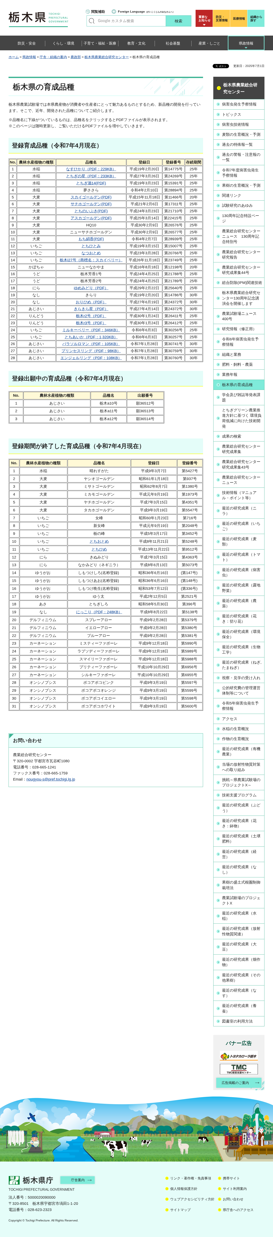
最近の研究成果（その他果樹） (241, 977)
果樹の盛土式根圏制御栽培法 (241, 885)
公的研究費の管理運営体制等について (241, 690)
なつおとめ (91, 253)
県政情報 (29, 57)
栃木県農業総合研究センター (106, 57)
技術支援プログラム (239, 795)
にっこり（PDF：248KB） (99, 612)
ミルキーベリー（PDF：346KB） (91, 330)
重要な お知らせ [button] (205, 18)
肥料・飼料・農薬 (237, 364)
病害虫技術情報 (235, 124)
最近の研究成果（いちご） (241, 526)
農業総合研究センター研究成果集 (241, 449)
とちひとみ (91, 246)
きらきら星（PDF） (91, 309)
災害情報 (222, 18)
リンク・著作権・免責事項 (190, 1178)
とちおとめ (99, 541)
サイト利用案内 (235, 1189)
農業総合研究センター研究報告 (241, 254)
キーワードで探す (91, 21)
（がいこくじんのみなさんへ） (146, 11)
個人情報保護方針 (183, 1189)
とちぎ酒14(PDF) (91, 183)
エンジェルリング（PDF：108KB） (91, 358)
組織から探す (256, 18)
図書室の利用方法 (237, 1021)
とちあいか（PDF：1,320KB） (91, 337)
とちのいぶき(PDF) (91, 211)
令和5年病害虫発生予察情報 (240, 706)
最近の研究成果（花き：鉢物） (239, 823)
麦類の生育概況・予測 (241, 134)
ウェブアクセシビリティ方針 (192, 1199)
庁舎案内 (78, 1180)
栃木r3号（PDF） (91, 323)
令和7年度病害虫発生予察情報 (240, 173)
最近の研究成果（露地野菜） (241, 588)
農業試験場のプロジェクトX (241, 900)
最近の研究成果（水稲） (239, 916)
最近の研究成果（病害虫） (241, 572)
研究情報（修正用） (239, 329)
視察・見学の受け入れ (241, 678)
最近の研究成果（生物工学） (241, 649)
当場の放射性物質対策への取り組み (241, 767)
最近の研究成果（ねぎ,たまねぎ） (241, 665)
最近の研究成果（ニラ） (239, 511)
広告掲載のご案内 (235, 1083)
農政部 (76, 57)
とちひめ (99, 549)
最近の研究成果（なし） (239, 869)
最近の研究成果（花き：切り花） (239, 619)
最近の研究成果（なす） (239, 993)
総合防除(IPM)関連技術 (242, 283)
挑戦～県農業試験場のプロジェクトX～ (241, 782)
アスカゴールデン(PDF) (91, 218)
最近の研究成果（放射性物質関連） (241, 931)
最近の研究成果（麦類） (239, 541)
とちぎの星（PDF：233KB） (91, 176)
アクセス (229, 719)
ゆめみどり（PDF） (91, 288)
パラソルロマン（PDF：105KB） (91, 344)
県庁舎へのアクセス (238, 1210)
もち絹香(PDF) (91, 239)
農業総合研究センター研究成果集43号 (241, 464)
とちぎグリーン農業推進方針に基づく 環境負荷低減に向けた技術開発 (241, 418)
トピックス (231, 114)
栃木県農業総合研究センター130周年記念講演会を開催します (241, 298)
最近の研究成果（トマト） (241, 557)
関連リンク (231, 195)
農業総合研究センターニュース (241, 480)
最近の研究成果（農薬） (239, 603)
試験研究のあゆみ (237, 205)
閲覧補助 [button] (98, 11)
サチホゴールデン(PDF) (91, 204)
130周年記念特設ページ (240, 218)
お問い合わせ (233, 1199)
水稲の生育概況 (235, 729)
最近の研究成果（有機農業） (241, 751)
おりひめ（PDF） (91, 302)
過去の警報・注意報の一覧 (241, 157)
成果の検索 (231, 436)
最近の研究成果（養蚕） (239, 1008)
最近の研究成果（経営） (239, 854)
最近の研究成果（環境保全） (241, 634)
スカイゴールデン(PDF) (91, 197)
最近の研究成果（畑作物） (241, 962)
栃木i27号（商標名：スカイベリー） (91, 260)
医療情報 (239, 18)
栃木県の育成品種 (237, 385)
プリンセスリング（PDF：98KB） (91, 351)
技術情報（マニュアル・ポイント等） (239, 495)
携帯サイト (231, 1178)
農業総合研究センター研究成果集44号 (241, 270)
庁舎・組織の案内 (53, 57)
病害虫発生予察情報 (239, 104)
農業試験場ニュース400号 (239, 316)
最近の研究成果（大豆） (239, 947)
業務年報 (229, 374)
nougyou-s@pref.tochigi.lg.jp (50, 779)
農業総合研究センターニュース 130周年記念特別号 (241, 236)
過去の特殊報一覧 (237, 144)
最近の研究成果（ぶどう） (241, 808)
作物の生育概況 (235, 739)
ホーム (14, 57)
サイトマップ (180, 1210)
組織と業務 (231, 354)
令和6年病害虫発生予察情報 (240, 342)
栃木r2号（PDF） (91, 316)
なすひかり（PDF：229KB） (91, 169)
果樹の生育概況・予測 (241, 185)
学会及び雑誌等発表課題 (241, 397)
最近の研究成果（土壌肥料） (241, 838)
